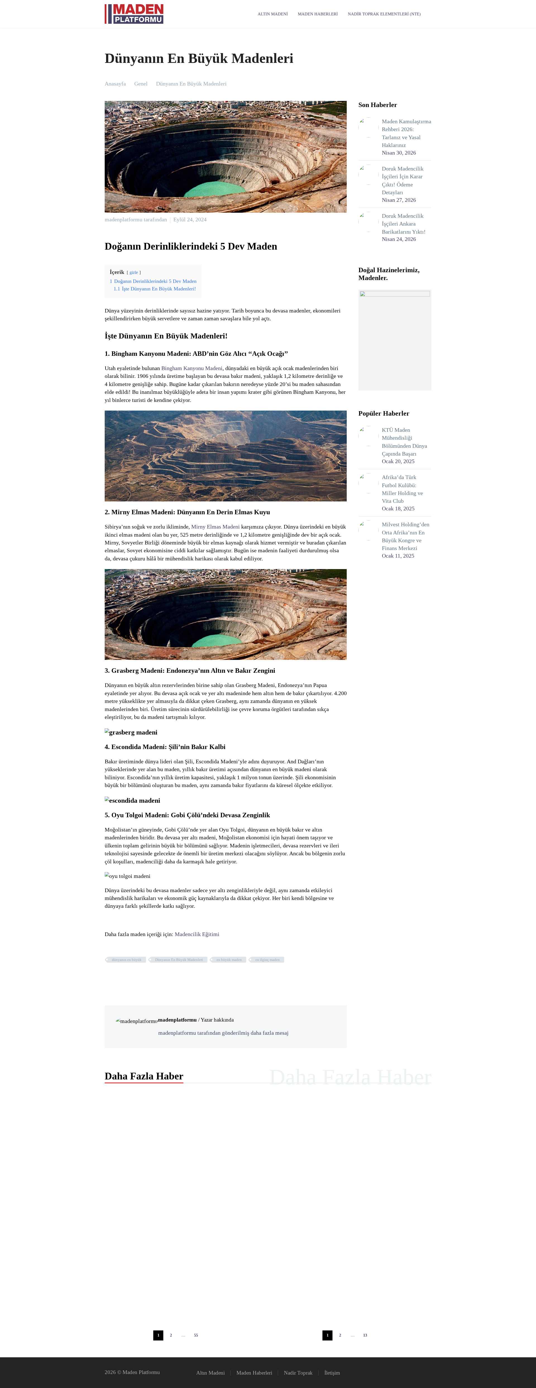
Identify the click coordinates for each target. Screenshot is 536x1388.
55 (196, 1335)
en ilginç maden (267, 960)
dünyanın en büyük (127, 960)
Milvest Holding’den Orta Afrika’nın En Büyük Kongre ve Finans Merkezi (405, 536)
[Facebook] (108, 976)
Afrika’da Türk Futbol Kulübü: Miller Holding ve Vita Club (402, 489)
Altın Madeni (273, 14)
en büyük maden (229, 960)
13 (365, 1335)
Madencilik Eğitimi (197, 934)
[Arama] (431, 14)
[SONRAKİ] (209, 1335)
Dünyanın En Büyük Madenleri (179, 960)
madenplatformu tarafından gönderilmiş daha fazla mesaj (223, 1033)
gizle (134, 272)
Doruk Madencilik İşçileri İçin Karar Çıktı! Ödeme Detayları (402, 180)
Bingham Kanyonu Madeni (191, 368)
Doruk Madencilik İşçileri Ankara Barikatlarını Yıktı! (404, 224)
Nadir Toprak (298, 1373)
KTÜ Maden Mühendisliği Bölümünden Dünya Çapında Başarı (404, 442)
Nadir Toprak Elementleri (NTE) (384, 14)
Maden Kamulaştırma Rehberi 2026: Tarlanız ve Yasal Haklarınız (406, 133)
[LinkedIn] (143, 976)
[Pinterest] (125, 976)
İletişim (332, 1373)
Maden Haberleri (318, 14)
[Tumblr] (134, 976)
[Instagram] (429, 1373)
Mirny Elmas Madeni (215, 527)
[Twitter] (117, 976)
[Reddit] (151, 976)
